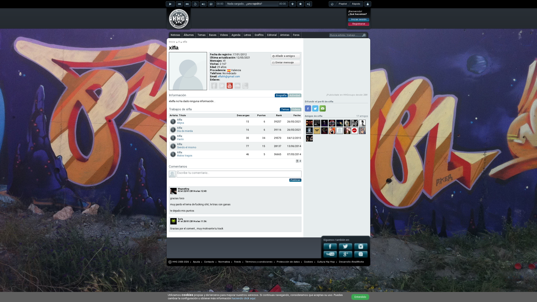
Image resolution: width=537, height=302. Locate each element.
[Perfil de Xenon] (355, 123)
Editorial (272, 35)
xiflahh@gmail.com (229, 76)
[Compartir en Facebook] (308, 108)
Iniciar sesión (358, 19)
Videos (224, 35)
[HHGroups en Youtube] (330, 256)
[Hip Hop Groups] (177, 28)
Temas (201, 35)
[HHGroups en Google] (346, 256)
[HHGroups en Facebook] (330, 249)
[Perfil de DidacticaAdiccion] (309, 138)
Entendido (360, 296)
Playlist (343, 4)
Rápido (356, 4)
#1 (179, 221)
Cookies (308, 261)
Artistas (284, 35)
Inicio (172, 41)
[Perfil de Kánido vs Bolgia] (324, 131)
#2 (179, 191)
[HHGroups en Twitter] (346, 249)
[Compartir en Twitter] (315, 108)
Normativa (224, 261)
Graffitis (259, 35)
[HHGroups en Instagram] (361, 249)
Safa (180, 219)
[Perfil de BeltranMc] (332, 131)
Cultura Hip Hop (326, 261)
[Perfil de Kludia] (347, 131)
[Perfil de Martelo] (309, 131)
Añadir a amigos (285, 56)
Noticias (175, 35)
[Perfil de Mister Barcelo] (317, 131)
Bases (212, 35)
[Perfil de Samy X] (309, 123)
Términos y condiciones (258, 261)
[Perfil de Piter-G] (362, 123)
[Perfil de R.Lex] (355, 131)
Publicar (295, 180)
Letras (247, 35)
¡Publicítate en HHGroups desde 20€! (347, 95)
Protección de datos (288, 261)
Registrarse (358, 23)
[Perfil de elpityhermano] (324, 123)
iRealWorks (357, 261)
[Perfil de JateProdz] (317, 123)
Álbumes (189, 35)
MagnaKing (183, 189)
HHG (174, 261)
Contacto (209, 261)
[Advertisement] (268, 18)
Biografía (281, 95)
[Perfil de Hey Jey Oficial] (362, 131)
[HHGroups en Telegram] (361, 256)
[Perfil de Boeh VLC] (347, 123)
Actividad (294, 95)
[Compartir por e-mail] (322, 108)
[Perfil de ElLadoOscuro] (339, 131)
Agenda (236, 35)
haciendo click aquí (243, 298)
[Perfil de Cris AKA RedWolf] (339, 123)
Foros (296, 35)
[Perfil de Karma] (332, 123)
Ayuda (196, 261)
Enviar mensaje (284, 62)
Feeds (237, 261)
